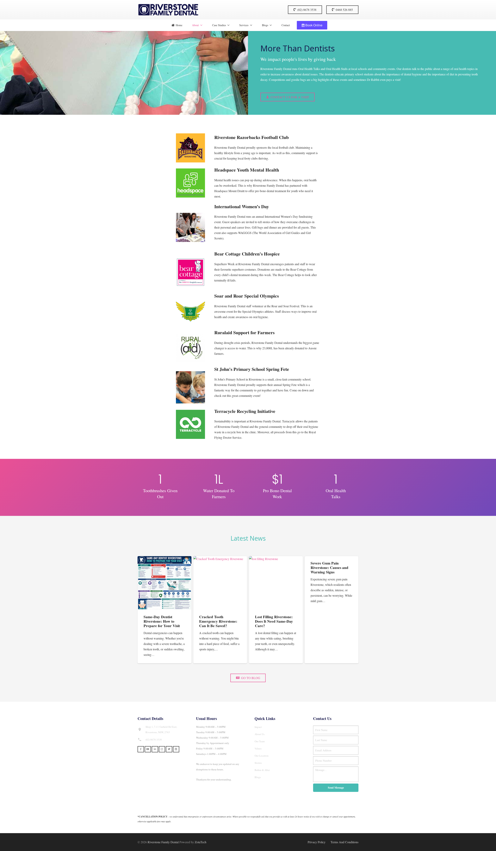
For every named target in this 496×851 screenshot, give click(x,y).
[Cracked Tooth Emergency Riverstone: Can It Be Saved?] (220, 583)
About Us (259, 734)
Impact (258, 727)
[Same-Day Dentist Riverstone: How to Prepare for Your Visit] (164, 583)
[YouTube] (148, 749)
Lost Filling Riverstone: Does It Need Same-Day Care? (274, 621)
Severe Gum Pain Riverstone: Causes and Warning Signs (329, 567)
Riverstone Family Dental (163, 842)
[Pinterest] (176, 749)
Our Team (260, 741)
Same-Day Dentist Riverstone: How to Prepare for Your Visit (162, 621)
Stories (258, 763)
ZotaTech (200, 842)
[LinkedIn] (155, 749)
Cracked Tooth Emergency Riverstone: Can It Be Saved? (218, 621)
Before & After (262, 770)
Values (258, 748)
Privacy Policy (317, 842)
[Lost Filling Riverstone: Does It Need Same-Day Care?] (276, 583)
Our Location (262, 755)
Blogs (258, 777)
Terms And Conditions (344, 842)
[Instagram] (162, 749)
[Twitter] (169, 749)
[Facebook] (141, 749)
